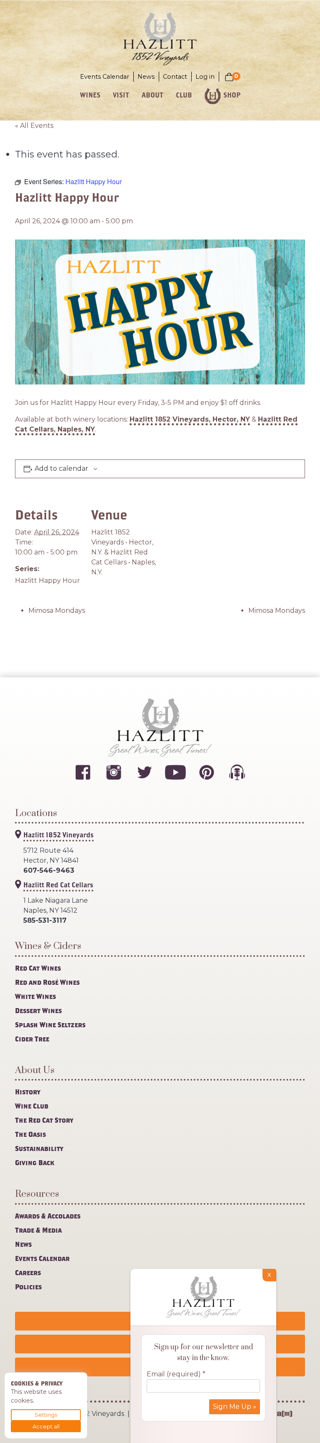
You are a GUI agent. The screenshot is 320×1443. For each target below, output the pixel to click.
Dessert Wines (38, 1010)
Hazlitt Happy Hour (47, 580)
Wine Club (31, 1106)
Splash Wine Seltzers (50, 1025)
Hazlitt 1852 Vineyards (58, 835)
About (152, 95)
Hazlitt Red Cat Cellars (58, 885)
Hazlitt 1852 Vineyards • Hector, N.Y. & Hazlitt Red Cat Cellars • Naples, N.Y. (123, 552)
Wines (90, 95)
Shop (231, 95)
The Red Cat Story (44, 1120)
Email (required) (176, 1374)
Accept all (46, 1426)
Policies (28, 1287)
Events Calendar (104, 76)
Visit (121, 95)
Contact (175, 76)
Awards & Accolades (47, 1216)
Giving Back (34, 1162)
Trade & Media (38, 1230)
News (146, 76)
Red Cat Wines (38, 968)
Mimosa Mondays (56, 610)
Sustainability (39, 1148)
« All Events (34, 126)
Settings (46, 1414)
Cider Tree (32, 1039)
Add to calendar (61, 468)
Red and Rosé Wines (47, 982)
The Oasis (30, 1134)
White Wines (35, 996)
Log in (205, 76)
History (27, 1092)
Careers (28, 1272)
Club (184, 95)
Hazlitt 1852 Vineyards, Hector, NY (190, 419)
